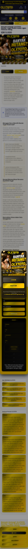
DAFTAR (13, 286)
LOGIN (13, 280)
